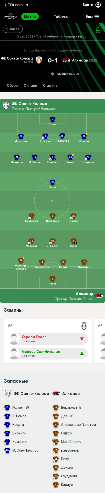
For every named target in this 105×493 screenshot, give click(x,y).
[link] (30, 16)
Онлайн (30, 85)
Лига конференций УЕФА (10, 16)
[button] (91, 16)
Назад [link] (15, 28)
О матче (50, 85)
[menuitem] (35, 16)
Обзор (12, 85)
